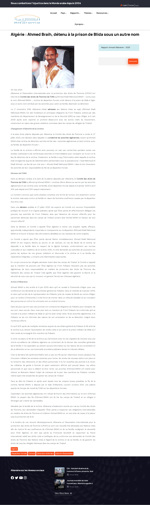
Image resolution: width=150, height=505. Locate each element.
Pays (63, 13)
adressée (52, 109)
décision (23, 207)
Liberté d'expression (64, 453)
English (125, 5)
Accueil (53, 13)
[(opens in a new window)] (12, 478)
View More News (62, 493)
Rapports (74, 13)
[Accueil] (27, 19)
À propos (79, 24)
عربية (137, 5)
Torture (31, 453)
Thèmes (87, 13)
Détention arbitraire (45, 453)
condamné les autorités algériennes (63, 138)
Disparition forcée (19, 453)
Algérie (14, 449)
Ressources (102, 13)
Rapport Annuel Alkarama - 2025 (115, 47)
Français (131, 5)
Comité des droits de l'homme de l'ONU (37, 97)
